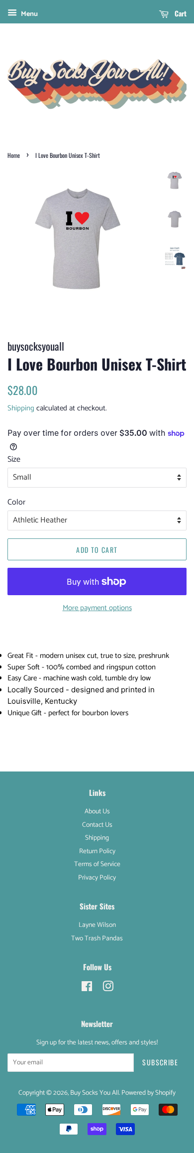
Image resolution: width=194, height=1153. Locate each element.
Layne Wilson (97, 924)
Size (13, 459)
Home (13, 155)
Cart (180, 13)
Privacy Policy (97, 877)
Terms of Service (97, 864)
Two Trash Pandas (97, 938)
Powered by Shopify (148, 1092)
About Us (97, 811)
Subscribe (160, 1062)
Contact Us (97, 824)
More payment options (97, 608)
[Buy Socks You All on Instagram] (107, 988)
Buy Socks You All (94, 1092)
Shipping (20, 408)
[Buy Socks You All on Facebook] (87, 988)
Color (16, 502)
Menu (28, 14)
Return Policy (97, 851)
